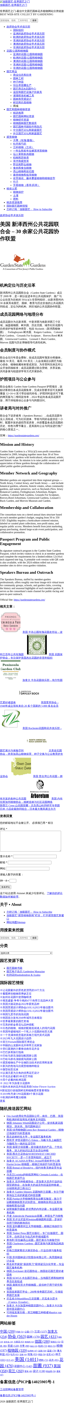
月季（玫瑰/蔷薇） (24, 140)
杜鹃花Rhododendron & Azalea (23, 975)
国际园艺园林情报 (17, 205)
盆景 (50, 1354)
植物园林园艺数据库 (25, 123)
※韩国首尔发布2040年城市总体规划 (21, 1017)
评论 (3, 829)
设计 (39, 1371)
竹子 (15, 181)
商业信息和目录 (22, 74)
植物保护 (18, 192)
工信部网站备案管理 (12, 1389)
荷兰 (16, 1371)
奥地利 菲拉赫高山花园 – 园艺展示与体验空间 (33, 1240)
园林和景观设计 (22, 99)
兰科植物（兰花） (23, 147)
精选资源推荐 (14, 202)
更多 (2, 1100)
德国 (42, 1341)
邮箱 (3, 862)
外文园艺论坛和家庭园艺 (27, 133)
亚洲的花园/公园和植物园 (28, 54)
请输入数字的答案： (12, 874)
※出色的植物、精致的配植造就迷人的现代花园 (27, 1028)
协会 (17, 1336)
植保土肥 (12, 188)
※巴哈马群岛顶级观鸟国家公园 (18, 1059)
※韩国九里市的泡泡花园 (14, 1014)
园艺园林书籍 (14, 968)
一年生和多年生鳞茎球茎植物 (30, 150)
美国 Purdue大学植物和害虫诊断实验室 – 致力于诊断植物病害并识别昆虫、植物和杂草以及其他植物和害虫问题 (34, 1202)
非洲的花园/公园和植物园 (28, 68)
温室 (51, 1351)
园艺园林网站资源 (23, 116)
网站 (2, 868)
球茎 (42, 1354)
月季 (25, 1346)
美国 (26, 1359)
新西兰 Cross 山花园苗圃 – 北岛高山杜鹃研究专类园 (30, 805)
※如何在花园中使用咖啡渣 (16, 997)
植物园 (17, 1350)
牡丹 (15, 1354)
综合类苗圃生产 (22, 85)
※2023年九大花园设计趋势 (16, 1038)
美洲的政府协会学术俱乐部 (29, 40)
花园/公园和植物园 (17, 50)
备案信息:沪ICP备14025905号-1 (18, 1395)
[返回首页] (15, 1)
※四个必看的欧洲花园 (13, 1079)
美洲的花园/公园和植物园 (28, 64)
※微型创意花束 (9, 1069)
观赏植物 (12, 137)
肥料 (15, 199)
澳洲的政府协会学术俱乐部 (29, 43)
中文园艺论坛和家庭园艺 (27, 130)
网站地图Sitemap (16, 922)
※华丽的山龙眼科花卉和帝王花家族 (21, 1045)
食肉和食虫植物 (22, 168)
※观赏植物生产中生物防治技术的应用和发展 (26, 1062)
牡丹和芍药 (19, 143)
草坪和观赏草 (21, 161)
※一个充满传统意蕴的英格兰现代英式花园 (25, 1035)
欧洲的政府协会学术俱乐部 (29, 37)
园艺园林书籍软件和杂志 (27, 126)
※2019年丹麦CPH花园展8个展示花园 (21, 1093)
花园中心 (23, 1366)
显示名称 (6, 856)
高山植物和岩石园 (23, 171)
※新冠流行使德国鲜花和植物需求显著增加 (24, 1090)
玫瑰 (32, 1354)
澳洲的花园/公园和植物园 (28, 61)
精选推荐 (18, 112)
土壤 (15, 195)
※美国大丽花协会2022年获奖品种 (19, 1004)
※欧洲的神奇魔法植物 (13, 1097)
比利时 (32, 1351)
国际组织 (18, 30)
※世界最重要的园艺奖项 (14, 1021)
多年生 (8, 1342)
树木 (52, 1346)
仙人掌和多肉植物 (23, 154)
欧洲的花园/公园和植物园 (28, 57)
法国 (42, 1351)
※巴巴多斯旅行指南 (12, 1052)
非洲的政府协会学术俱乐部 (29, 47)
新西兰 (56, 1342)
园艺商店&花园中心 (24, 88)
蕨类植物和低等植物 (25, 174)
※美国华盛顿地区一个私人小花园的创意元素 (26, 1031)
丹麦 (20, 1332)
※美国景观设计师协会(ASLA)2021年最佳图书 (26, 1007)
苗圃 (43, 1365)
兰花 (40, 1331)
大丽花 (19, 1342)
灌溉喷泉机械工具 (23, 95)
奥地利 (29, 1342)
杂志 (34, 1346)
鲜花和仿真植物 (22, 102)
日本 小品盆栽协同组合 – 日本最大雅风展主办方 (28, 809)
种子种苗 (18, 81)
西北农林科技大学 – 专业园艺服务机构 (29, 1136)
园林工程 (18, 78)
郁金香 (51, 1371)
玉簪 (23, 1354)
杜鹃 (42, 1346)
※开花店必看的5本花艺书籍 (16, 1076)
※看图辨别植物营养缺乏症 (16, 993)
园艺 (49, 1336)
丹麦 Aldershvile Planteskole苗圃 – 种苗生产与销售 (35, 1216)
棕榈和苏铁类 (21, 157)
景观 (13, 1345)
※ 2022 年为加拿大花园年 (15, 1083)
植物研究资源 (21, 119)
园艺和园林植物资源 (18, 109)
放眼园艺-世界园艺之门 (13, 5)
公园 (29, 1331)
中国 (7, 1331)
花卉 (54, 1360)
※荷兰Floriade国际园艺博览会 (17, 1041)
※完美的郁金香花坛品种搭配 (17, 1024)
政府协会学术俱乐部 (18, 26)
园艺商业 (12, 71)
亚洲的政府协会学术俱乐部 (29, 33)
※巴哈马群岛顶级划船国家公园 (18, 1055)
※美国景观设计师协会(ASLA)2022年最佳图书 (26, 1010)
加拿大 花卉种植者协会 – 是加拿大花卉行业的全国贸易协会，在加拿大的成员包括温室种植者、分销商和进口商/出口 (34, 1185)
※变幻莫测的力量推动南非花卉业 (19, 1048)
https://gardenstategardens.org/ (23, 435)
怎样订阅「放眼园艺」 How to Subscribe (29, 209)
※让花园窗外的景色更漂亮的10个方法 (22, 990)
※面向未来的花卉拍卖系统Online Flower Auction (27, 1086)
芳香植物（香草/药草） (26, 185)
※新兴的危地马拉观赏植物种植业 (19, 1066)
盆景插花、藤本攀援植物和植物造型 (34, 178)
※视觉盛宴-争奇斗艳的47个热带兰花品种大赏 (26, 1000)
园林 (33, 1336)
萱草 (28, 1371)
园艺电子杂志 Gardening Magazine (26, 971)
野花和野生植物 (22, 164)
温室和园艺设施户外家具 (27, 92)
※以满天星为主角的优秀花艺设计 (19, 1072)
